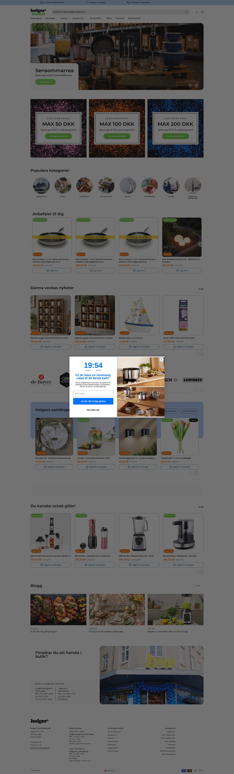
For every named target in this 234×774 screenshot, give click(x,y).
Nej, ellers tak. (93, 410)
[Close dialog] (161, 360)
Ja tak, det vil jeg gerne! (93, 401)
